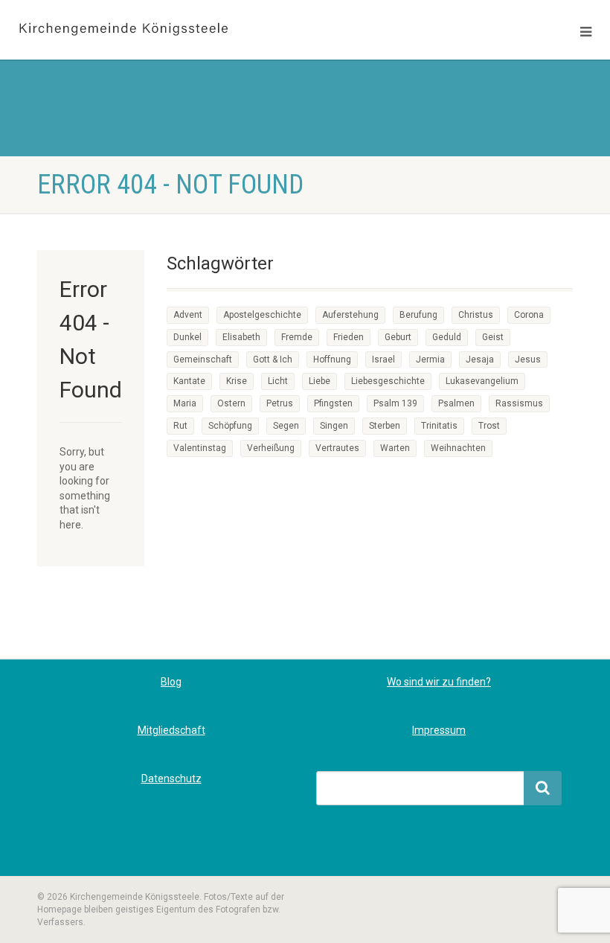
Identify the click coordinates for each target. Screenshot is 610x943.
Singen (334, 426)
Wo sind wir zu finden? (439, 682)
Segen (286, 426)
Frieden (348, 337)
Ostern (231, 403)
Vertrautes (337, 448)
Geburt (398, 337)
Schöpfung (230, 426)
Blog (171, 682)
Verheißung (271, 448)
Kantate (189, 381)
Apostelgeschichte (262, 315)
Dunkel (187, 337)
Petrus (279, 403)
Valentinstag (199, 448)
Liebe (319, 381)
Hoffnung (332, 359)
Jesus (528, 359)
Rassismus (519, 403)
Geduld (446, 337)
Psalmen (456, 403)
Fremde (296, 337)
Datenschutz (171, 778)
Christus (475, 315)
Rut (180, 426)
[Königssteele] (152, 29)
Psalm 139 (395, 403)
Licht (278, 381)
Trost (489, 426)
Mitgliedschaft (171, 730)
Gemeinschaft (202, 359)
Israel (383, 359)
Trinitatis (439, 426)
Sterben (384, 426)
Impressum (439, 730)
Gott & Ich (272, 359)
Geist (493, 337)
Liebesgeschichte (388, 381)
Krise (236, 381)
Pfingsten (333, 403)
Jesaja (480, 359)
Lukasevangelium (482, 381)
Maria (184, 403)
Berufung (418, 315)
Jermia (430, 359)
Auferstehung (350, 315)
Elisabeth (241, 337)
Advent (187, 315)
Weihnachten (458, 448)
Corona (529, 315)
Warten (395, 448)
